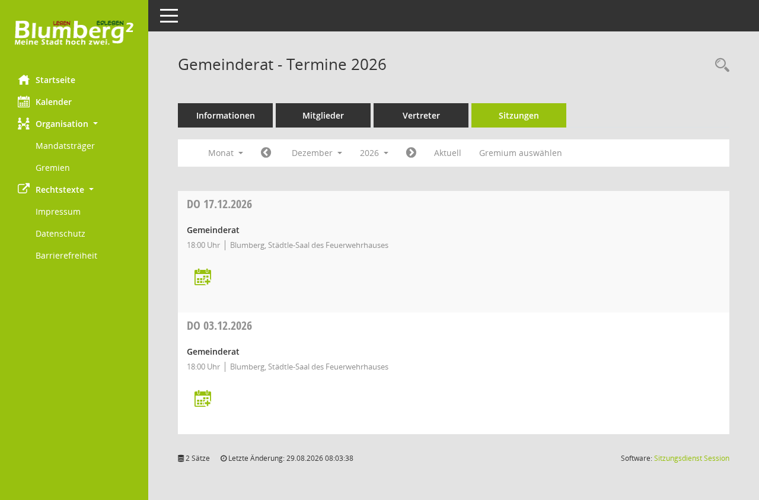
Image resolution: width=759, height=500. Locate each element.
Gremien (53, 167)
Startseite (55, 79)
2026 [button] (370, 152)
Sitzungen (519, 115)
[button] (74, 124)
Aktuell (447, 152)
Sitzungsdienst (691, 458)
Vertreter (421, 115)
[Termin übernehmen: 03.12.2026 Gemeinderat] (203, 399)
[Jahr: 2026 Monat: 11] (266, 153)
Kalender (54, 101)
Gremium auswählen (520, 152)
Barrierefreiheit (66, 255)
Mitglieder (323, 115)
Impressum (58, 211)
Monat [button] (222, 152)
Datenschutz (60, 233)
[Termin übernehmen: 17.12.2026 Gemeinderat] (203, 278)
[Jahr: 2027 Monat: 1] (411, 153)
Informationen (225, 115)
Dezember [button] (313, 152)
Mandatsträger (65, 145)
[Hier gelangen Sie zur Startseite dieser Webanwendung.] (74, 33)
